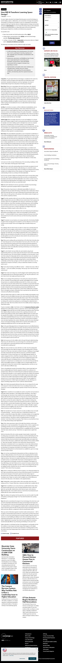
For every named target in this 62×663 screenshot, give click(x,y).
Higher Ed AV (20, 40)
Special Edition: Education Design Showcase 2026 (52, 99)
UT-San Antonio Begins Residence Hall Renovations (30, 599)
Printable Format (15, 533)
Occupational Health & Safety (50, 641)
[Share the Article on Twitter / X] (40, 13)
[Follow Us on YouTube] (56, 2)
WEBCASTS (48, 133)
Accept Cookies (32, 658)
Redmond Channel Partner (31, 645)
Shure (5, 310)
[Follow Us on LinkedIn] (46, 2)
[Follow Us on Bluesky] (50, 2)
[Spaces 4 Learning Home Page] (7, 2)
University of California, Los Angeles (15, 41)
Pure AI (26, 643)
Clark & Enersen (10, 25)
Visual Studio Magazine (48, 651)
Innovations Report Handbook (51, 151)
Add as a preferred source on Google (41, 2)
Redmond (45, 643)
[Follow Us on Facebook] (52, 2)
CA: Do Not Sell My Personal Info (48, 658)
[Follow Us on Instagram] (54, 2)
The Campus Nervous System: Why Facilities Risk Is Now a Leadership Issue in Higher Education (9, 591)
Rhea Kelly (4, 16)
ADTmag (45, 634)
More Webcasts (47, 142)
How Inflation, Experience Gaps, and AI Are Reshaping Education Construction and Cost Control (51, 55)
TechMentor (28, 647)
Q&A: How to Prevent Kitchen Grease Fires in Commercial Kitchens (29, 559)
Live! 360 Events (29, 639)
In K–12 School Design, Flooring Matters (51, 164)
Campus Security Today (48, 635)
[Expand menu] (60, 2)
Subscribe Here (47, 103)
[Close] (36, 648)
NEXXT (29, 34)
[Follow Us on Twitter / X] (48, 2)
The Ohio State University (14, 38)
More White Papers (48, 169)
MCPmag (45, 639)
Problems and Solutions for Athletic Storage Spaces (51, 114)
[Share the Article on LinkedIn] (40, 11)
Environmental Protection (49, 637)
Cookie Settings (22, 658)
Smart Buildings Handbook (50, 155)
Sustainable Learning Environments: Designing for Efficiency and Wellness (50, 137)
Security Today (46, 645)
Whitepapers (49, 149)
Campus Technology (29, 637)
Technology (4, 9)
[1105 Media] (7, 647)
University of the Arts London (32, 307)
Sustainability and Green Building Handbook (51, 159)
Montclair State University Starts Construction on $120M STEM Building (8, 550)
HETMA (22, 36)
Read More (47, 124)
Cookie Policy (11, 655)
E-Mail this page (5, 533)
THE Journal (45, 649)
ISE (12, 307)
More (45, 70)
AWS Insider (28, 635)
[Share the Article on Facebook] (40, 9)
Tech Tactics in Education (48, 647)
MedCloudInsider (29, 641)
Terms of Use (38, 658)
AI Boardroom (28, 634)
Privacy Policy (54, 29)
